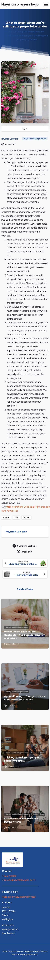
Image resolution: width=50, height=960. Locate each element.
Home (9, 31)
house (6, 517)
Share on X (27, 551)
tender (26, 517)
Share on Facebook (26, 546)
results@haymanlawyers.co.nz (20, 879)
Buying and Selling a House (29, 31)
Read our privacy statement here (19, 896)
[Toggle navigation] (46, 4)
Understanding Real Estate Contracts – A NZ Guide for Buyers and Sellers (23, 635)
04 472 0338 (10, 875)
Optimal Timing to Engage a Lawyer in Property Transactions (24, 698)
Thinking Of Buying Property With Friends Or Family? (23, 759)
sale (16, 517)
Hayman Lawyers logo (19, 4)
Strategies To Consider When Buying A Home (21, 820)
